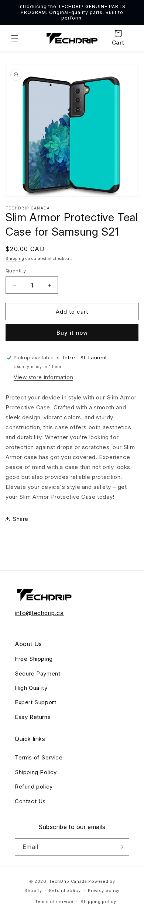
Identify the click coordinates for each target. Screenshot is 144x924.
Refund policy (34, 786)
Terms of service (54, 901)
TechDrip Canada (68, 881)
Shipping (15, 258)
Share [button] (20, 519)
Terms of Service (39, 757)
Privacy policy (104, 890)
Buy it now (72, 332)
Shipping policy (98, 901)
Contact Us (30, 801)
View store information (43, 377)
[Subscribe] (121, 847)
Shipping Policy (36, 772)
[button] (15, 38)
